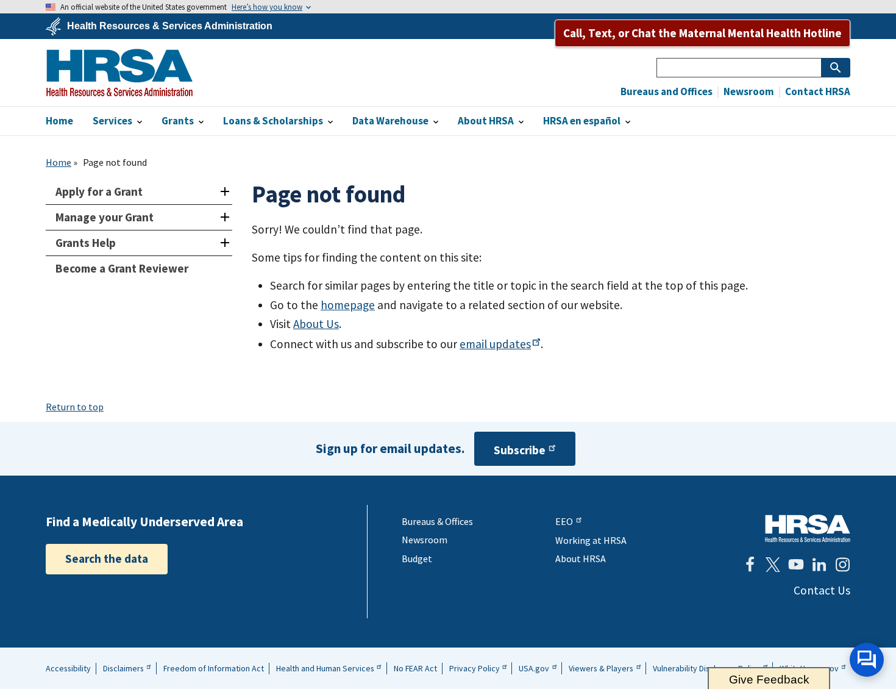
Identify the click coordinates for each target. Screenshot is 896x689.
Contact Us (822, 590)
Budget (417, 558)
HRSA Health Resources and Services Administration (807, 528)
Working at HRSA (591, 540)
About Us (316, 323)
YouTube (796, 565)
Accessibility (68, 668)
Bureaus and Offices (666, 91)
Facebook (750, 565)
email (495, 344)
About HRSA (580, 558)
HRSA (119, 72)
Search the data (106, 558)
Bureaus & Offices (437, 521)
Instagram (842, 565)
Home (58, 162)
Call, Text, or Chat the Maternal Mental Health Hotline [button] (702, 33)
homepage (348, 305)
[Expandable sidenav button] (224, 191)
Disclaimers (123, 668)
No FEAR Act (415, 668)
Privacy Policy (474, 668)
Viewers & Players (601, 668)
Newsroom (748, 91)
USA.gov (534, 668)
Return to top (75, 407)
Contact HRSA (816, 91)
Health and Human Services (325, 668)
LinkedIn (819, 565)
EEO (564, 521)
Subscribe (520, 450)
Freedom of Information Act (213, 668)
